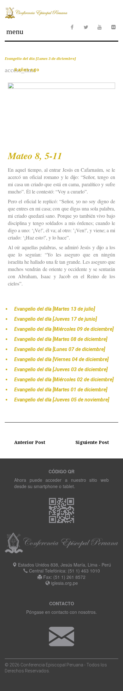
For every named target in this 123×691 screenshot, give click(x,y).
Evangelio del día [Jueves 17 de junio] (55, 319)
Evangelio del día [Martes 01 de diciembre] (60, 390)
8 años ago (26, 69)
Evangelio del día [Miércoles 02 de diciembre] (64, 380)
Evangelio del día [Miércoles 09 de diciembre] (64, 329)
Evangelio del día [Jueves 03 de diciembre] (61, 369)
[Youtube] (99, 27)
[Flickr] (113, 27)
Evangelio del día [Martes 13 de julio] (54, 309)
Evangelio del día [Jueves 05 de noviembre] (61, 400)
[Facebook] (72, 27)
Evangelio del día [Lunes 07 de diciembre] (59, 349)
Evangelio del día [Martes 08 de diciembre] (60, 339)
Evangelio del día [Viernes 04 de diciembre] (61, 359)
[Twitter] (86, 27)
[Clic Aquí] (61, 636)
